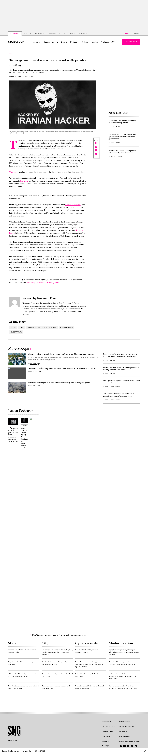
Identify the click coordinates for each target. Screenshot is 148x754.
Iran (21, 327)
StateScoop (15, 34)
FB (120, 746)
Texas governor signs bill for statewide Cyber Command (121, 381)
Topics (35, 41)
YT (135, 746)
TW (124, 746)
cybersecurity (66, 327)
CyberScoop (69, 33)
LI (127, 746)
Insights (94, 41)
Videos (85, 41)
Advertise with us (126, 726)
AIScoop (27, 33)
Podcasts (74, 41)
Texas (13, 327)
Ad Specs (123, 731)
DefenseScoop (54, 33)
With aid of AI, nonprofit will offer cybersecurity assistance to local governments (123, 136)
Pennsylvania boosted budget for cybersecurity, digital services (122, 151)
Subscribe (132, 42)
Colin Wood (116, 126)
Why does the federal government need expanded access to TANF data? (13, 435)
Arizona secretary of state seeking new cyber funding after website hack (121, 368)
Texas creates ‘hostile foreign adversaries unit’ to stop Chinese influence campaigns (120, 355)
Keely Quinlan (116, 157)
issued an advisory (73, 204)
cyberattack (16, 332)
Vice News (13, 172)
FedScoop (39, 33)
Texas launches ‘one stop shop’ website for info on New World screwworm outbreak (62, 368)
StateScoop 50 (108, 41)
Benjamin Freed (16, 76)
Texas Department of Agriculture (41, 327)
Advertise (126, 33)
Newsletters (124, 722)
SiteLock (24, 180)
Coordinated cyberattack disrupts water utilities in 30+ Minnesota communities (61, 354)
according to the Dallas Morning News (43, 282)
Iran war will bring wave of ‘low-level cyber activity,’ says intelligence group (59, 382)
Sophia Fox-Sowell (112, 387)
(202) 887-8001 (124, 736)
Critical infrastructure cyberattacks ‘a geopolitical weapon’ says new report (118, 395)
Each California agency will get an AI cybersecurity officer (122, 121)
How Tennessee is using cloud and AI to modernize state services (58, 635)
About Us (12, 740)
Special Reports (51, 41)
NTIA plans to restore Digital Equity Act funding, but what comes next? (24, 437)
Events (64, 41)
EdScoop (83, 33)
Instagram (131, 746)
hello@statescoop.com (129, 741)
